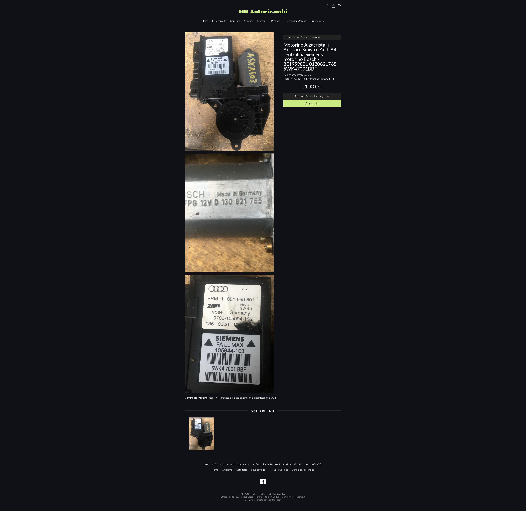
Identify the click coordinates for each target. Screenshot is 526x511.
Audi (273, 397)
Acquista (312, 103)
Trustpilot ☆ (317, 20)
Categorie (241, 469)
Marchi (261, 20)
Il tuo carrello (219, 20)
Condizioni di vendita (303, 469)
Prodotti (276, 20)
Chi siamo (235, 20)
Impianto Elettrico (292, 37)
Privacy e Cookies (278, 469)
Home (205, 20)
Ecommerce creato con (263, 499)
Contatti (248, 20)
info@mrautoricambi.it (294, 496)
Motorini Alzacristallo (311, 37)
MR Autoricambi (263, 12)
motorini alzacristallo (255, 397)
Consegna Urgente (297, 20)
